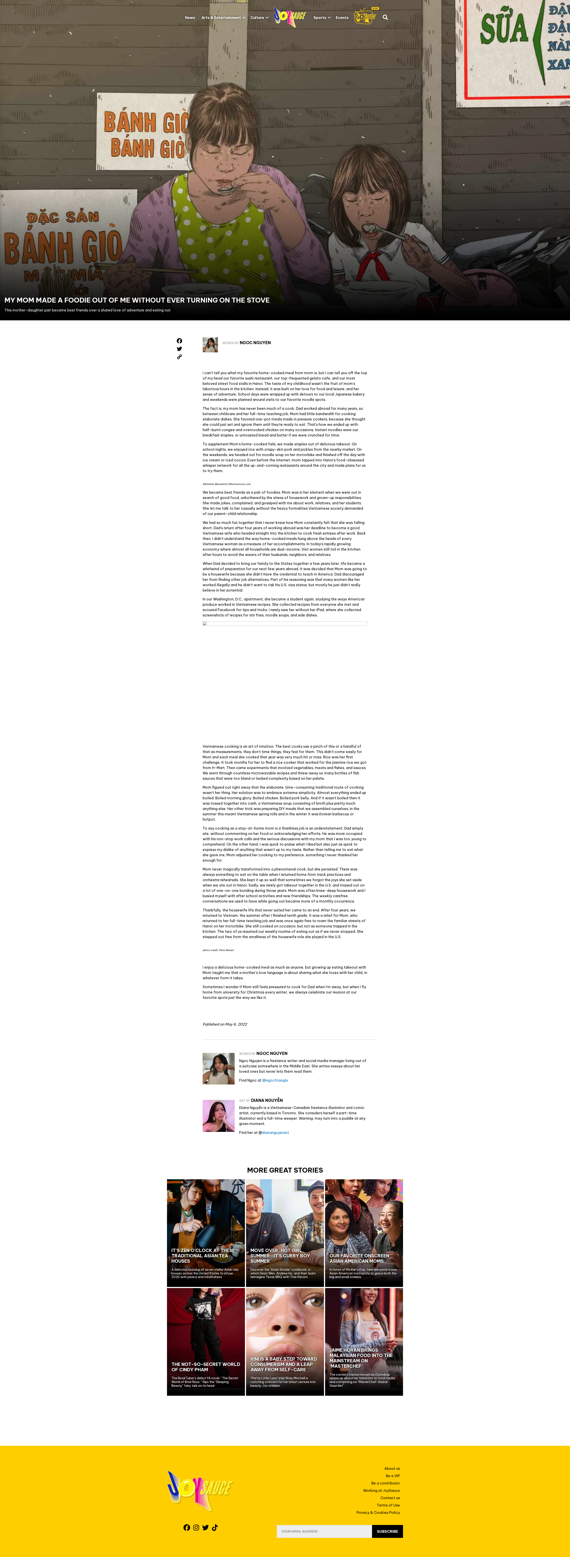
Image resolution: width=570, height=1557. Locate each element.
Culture (257, 17)
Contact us (390, 1498)
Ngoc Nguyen (255, 342)
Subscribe (387, 1531)
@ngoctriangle (275, 1080)
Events (342, 17)
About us (392, 1468)
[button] (244, 17)
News (190, 17)
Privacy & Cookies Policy (378, 1512)
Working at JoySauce (381, 1490)
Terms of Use (388, 1505)
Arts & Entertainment (221, 17)
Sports (320, 17)
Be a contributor (385, 1483)
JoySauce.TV (366, 16)
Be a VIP (393, 1476)
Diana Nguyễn (267, 1100)
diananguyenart (275, 1132)
